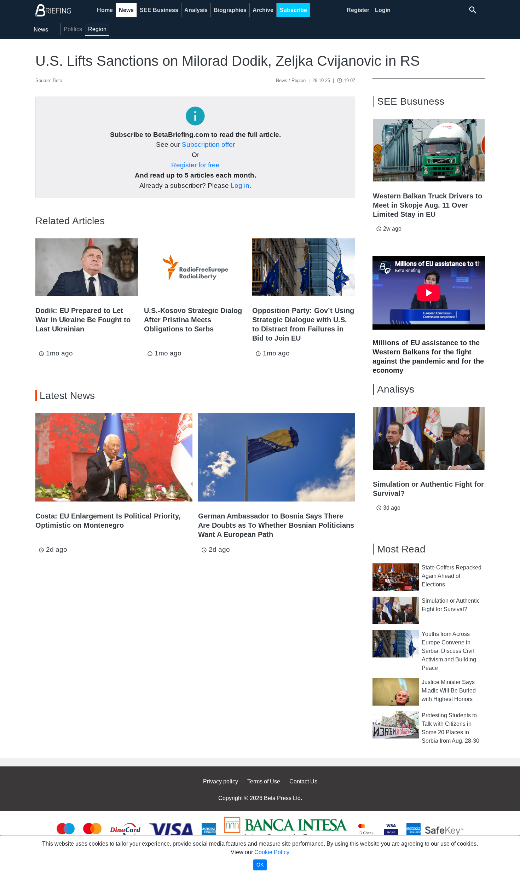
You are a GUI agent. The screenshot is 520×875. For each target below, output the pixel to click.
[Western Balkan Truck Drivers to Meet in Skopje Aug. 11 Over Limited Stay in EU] (429, 150)
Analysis (196, 10)
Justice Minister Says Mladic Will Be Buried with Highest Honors (449, 690)
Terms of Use (263, 781)
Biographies (230, 10)
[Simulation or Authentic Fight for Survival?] (429, 438)
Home (105, 10)
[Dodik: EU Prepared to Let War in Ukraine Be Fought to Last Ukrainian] (86, 267)
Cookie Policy (271, 852)
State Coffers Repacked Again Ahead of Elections (451, 575)
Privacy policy (220, 781)
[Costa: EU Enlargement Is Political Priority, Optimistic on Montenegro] (113, 457)
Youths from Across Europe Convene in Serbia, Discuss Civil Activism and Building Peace (449, 651)
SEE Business (159, 10)
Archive (263, 10)
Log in (240, 185)
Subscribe (293, 10)
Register (358, 10)
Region (97, 29)
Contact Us (303, 781)
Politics (73, 29)
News (126, 10)
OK (260, 865)
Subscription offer (208, 144)
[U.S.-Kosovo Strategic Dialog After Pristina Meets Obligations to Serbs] (195, 267)
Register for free (195, 165)
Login (383, 10)
